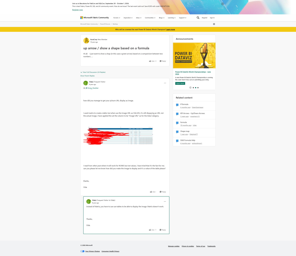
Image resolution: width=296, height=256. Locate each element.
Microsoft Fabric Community (89, 24)
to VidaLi (112, 200)
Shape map (184, 131)
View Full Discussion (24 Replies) (94, 72)
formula (183, 122)
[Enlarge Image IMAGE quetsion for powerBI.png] (118, 144)
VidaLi (91, 82)
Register (204, 18)
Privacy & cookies (188, 246)
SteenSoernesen (197, 107)
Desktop (115, 24)
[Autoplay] (190, 87)
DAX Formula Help (187, 140)
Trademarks (211, 246)
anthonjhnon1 (197, 143)
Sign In (212, 18)
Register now (77, 9)
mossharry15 (195, 116)
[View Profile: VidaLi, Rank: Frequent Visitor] (85, 83)
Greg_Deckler (93, 88)
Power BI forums (105, 24)
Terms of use (200, 246)
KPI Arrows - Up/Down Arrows (192, 113)
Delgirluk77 (194, 134)
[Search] (198, 17)
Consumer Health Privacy (110, 251)
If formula (184, 104)
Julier (195, 125)
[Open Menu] (214, 24)
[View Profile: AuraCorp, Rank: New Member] (86, 40)
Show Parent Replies (87, 76)
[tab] (193, 87)
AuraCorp (93, 39)
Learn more (170, 29)
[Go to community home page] (94, 17)
